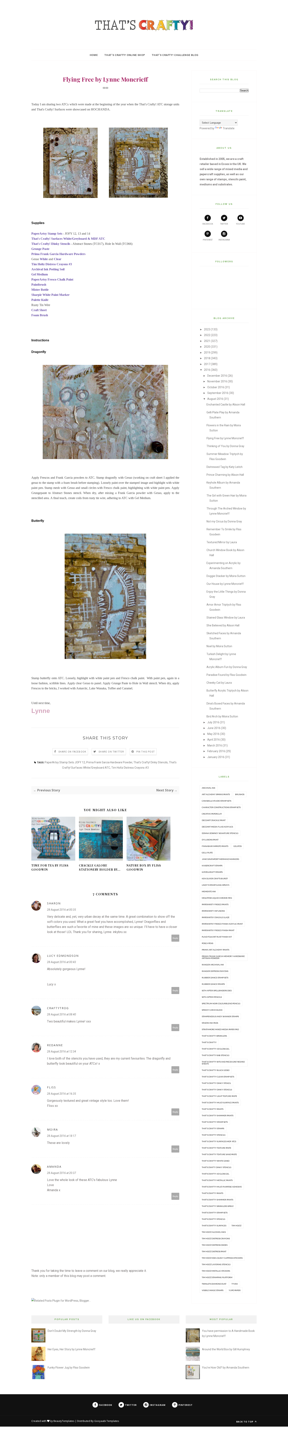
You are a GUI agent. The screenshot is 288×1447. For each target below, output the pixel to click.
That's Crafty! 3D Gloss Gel (215, 1049)
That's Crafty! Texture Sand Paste (219, 1154)
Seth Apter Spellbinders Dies (217, 990)
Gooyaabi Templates (106, 1421)
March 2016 (214, 745)
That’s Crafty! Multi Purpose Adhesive (222, 1186)
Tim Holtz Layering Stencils (216, 1264)
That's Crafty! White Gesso (215, 1161)
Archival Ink (208, 788)
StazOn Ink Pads (210, 1023)
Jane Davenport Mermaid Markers (220, 859)
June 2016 (213, 728)
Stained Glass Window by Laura (225, 617)
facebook (207, 224)
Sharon (54, 903)
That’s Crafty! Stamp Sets (214, 1212)
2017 (207, 364)
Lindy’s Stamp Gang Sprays (215, 885)
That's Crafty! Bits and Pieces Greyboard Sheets (223, 1063)
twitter (224, 224)
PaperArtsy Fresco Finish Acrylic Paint (222, 924)
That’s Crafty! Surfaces (214, 1225)
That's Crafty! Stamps (213, 1128)
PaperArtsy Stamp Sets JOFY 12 (65, 762)
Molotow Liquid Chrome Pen (217, 898)
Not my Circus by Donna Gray (224, 521)
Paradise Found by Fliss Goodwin (226, 674)
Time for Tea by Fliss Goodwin (50, 867)
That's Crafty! (209, 1042)
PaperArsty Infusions (213, 911)
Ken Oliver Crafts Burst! (215, 878)
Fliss (51, 1087)
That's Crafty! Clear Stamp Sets (218, 1076)
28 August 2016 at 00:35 (61, 909)
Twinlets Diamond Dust (214, 1284)
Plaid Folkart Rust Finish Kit (217, 937)
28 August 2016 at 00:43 (61, 962)
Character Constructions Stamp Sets (221, 807)
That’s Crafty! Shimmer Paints (217, 1199)
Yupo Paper (235, 1290)
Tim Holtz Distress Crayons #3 (130, 767)
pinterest (208, 240)
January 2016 (215, 757)
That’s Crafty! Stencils (213, 1219)
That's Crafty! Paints (212, 1109)
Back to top (245, 1421)
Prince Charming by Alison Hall (225, 474)
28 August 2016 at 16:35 (61, 1093)
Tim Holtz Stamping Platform (217, 1277)
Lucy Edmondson (63, 956)
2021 (207, 341)
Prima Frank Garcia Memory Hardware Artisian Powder (223, 957)
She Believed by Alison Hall (222, 625)
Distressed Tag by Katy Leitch (224, 466)
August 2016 (215, 398)
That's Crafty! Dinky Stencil (216, 1083)
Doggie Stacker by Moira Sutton (225, 576)
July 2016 (213, 722)
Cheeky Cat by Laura (219, 682)
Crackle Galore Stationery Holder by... (99, 867)
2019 (207, 352)
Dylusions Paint (210, 839)
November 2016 (217, 381)
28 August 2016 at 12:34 (61, 1051)
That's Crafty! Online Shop (124, 55)
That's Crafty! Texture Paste (216, 1148)
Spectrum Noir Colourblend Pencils (221, 1003)
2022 (207, 335)
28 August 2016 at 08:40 (61, 1014)
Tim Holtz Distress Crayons (216, 1238)
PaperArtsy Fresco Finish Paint (218, 930)
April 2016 (213, 739)
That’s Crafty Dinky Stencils (216, 1167)
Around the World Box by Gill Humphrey (226, 1349)
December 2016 (217, 375)
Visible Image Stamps (212, 1290)
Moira (52, 1129)
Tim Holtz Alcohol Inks (214, 1232)
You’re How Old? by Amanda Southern (225, 1367)
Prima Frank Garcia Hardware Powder (109, 762)
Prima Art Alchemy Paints (215, 950)
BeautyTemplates (63, 1421)
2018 (207, 358)
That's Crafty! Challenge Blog (175, 55)
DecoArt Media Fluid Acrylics (217, 827)
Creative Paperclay (212, 814)
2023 (207, 329)
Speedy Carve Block (212, 1010)
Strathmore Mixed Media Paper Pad (220, 1029)
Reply (175, 938)
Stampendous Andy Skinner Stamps (220, 1016)
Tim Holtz (236, 1225)
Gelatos (238, 846)
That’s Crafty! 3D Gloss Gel (215, 1174)
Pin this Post (145, 751)
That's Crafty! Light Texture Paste (219, 1096)
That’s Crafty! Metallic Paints (217, 1180)
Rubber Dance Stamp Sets (215, 977)
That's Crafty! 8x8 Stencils (215, 1055)
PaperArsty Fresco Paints (215, 904)
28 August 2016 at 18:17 (61, 1135)
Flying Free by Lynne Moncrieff (225, 438)
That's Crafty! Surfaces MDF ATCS (219, 1141)
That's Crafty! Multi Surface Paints (220, 1102)
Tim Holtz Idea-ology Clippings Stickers (222, 1258)
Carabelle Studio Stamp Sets (216, 801)
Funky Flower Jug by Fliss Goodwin (69, 1367)
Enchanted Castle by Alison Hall (225, 404)
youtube (240, 224)
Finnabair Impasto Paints (215, 846)
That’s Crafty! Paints (212, 1193)
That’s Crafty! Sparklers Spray (218, 1206)
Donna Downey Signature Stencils (220, 833)
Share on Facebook (72, 751)
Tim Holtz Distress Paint (214, 1251)
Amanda (54, 1166)
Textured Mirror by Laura (221, 542)
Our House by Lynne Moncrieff (225, 583)
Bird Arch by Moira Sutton (222, 716)
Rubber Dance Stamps (213, 984)
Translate (229, 128)
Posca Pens (207, 943)
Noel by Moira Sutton (219, 646)
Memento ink (209, 891)
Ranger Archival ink (213, 964)
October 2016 (215, 387)
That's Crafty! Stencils (213, 1135)
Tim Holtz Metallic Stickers (216, 1271)
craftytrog (58, 1008)
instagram (224, 240)
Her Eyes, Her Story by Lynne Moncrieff (71, 1349)
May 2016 (213, 733)
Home (94, 55)
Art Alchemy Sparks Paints (216, 794)
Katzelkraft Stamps (212, 872)
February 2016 (216, 751)
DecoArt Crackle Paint (214, 820)
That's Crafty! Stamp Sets (215, 1122)
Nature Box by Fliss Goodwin (144, 867)
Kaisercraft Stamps (212, 865)
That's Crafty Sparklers (214, 1036)
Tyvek (235, 1284)
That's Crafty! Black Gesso (215, 1070)
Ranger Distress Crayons (215, 971)
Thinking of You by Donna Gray (225, 446)
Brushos (239, 794)
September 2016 (217, 393)
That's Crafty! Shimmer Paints (217, 1115)
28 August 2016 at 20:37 (61, 1173)
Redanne (55, 1045)
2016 (207, 369)
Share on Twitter (111, 751)
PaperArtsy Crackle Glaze (215, 917)
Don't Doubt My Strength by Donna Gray (72, 1330)
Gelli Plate (207, 852)
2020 (207, 346)
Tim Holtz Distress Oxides (214, 1245)
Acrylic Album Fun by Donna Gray (226, 667)
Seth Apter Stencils (212, 997)
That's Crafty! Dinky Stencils (150, 762)
